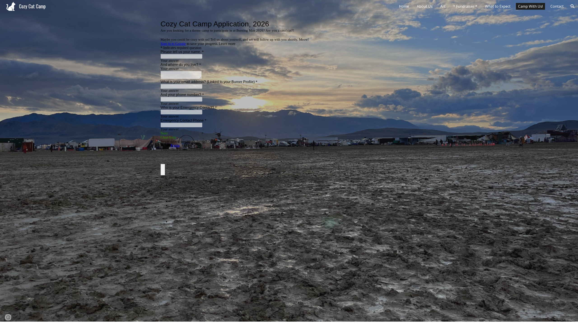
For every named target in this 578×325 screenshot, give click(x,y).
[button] (572, 6)
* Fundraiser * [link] (465, 6)
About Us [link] (425, 6)
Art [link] (442, 6)
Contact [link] (557, 6)
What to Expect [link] (497, 6)
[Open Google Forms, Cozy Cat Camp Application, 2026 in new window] (411, 24)
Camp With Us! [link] (530, 6)
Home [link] (404, 6)
